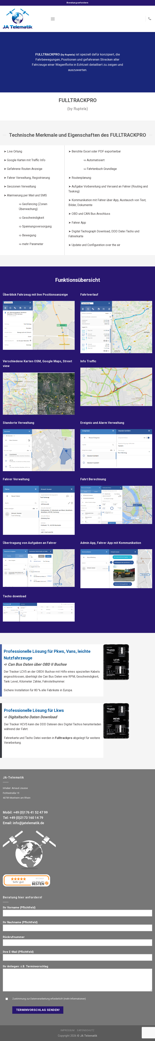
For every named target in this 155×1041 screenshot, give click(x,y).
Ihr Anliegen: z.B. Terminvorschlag (25, 966)
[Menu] (52, 18)
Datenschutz (86, 1030)
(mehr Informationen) (75, 998)
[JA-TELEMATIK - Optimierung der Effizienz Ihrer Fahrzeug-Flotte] (24, 19)
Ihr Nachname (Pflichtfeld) (20, 922)
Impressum (67, 1030)
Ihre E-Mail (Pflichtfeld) (18, 952)
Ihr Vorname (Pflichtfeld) (19, 907)
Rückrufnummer (14, 937)
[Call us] (149, 18)
